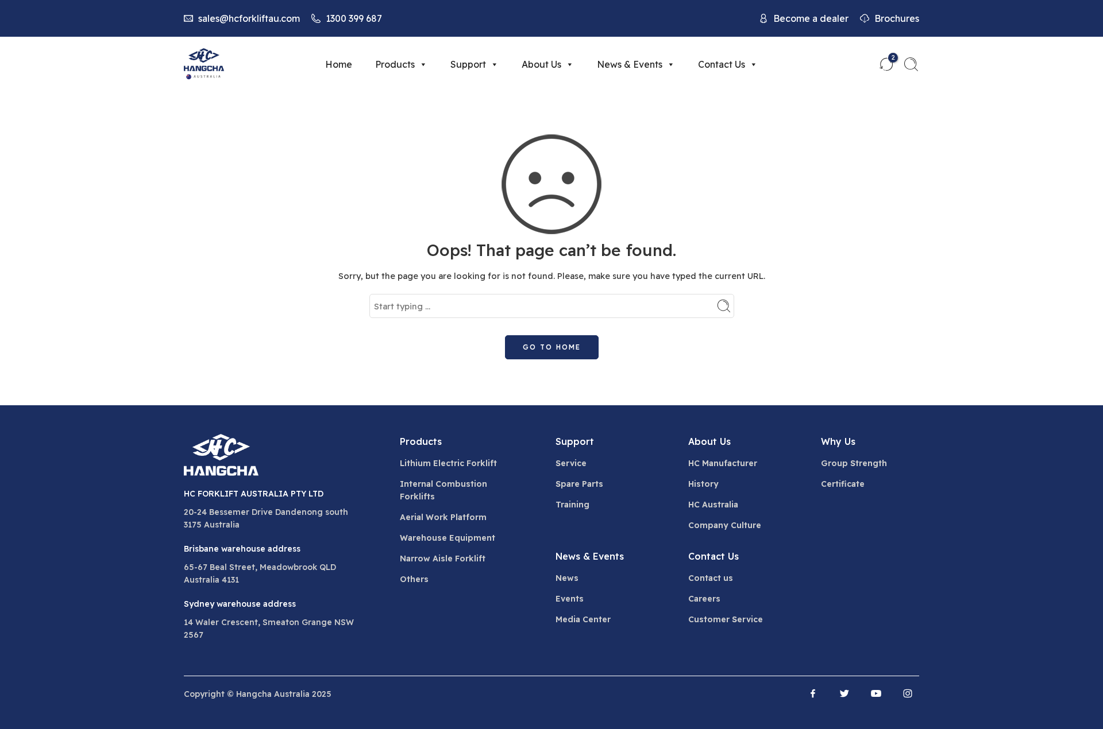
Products (395, 64)
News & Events (629, 64)
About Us (541, 64)
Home (338, 64)
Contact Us (721, 64)
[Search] (911, 64)
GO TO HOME (552, 347)
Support (468, 64)
